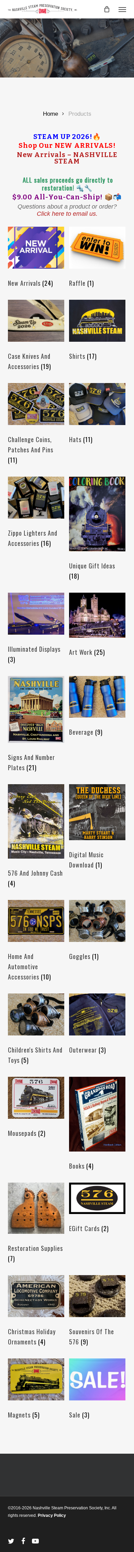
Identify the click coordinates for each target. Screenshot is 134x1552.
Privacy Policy (52, 1515)
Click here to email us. (67, 213)
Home (50, 114)
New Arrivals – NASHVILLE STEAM (67, 158)
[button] (122, 9)
